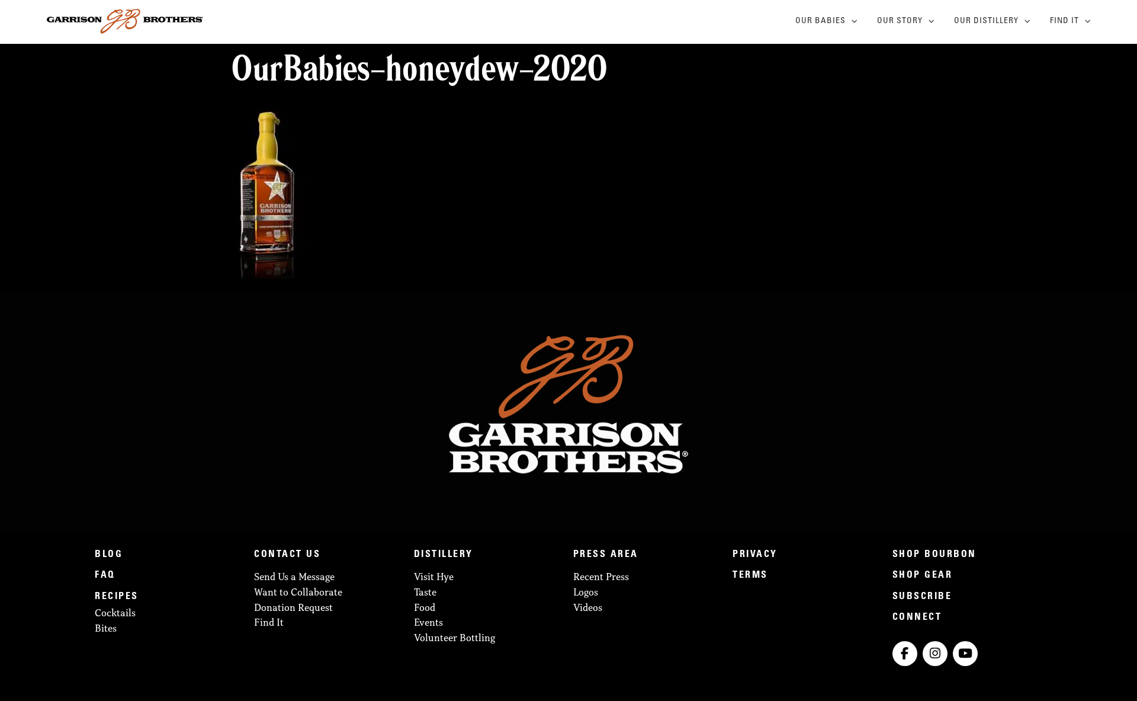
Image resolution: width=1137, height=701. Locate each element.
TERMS (750, 575)
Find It (1064, 21)
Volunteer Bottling (454, 638)
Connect (917, 617)
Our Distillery (986, 21)
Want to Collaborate (298, 592)
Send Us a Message (294, 576)
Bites (106, 628)
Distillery (443, 554)
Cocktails (115, 613)
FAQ (105, 575)
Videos (587, 607)
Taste (425, 592)
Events (428, 622)
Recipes (117, 596)
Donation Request (293, 607)
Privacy (755, 554)
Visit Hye (434, 576)
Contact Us (287, 554)
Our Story (900, 21)
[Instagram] (935, 653)
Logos (585, 592)
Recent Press (601, 576)
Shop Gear (922, 575)
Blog (109, 554)
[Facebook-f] (904, 653)
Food (424, 607)
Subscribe (922, 596)
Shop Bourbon (934, 554)
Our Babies (820, 21)
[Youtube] (965, 653)
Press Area (605, 554)
